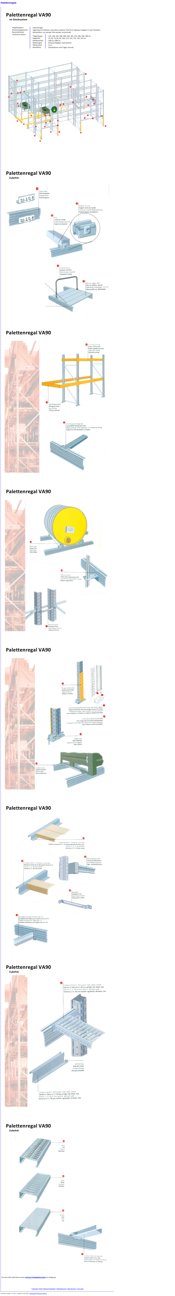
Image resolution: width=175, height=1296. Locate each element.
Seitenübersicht (61, 1289)
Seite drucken (71, 1289)
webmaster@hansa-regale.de (38, 1293)
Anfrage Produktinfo (49, 1289)
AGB (40, 1289)
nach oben (80, 1289)
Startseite (35, 1289)
